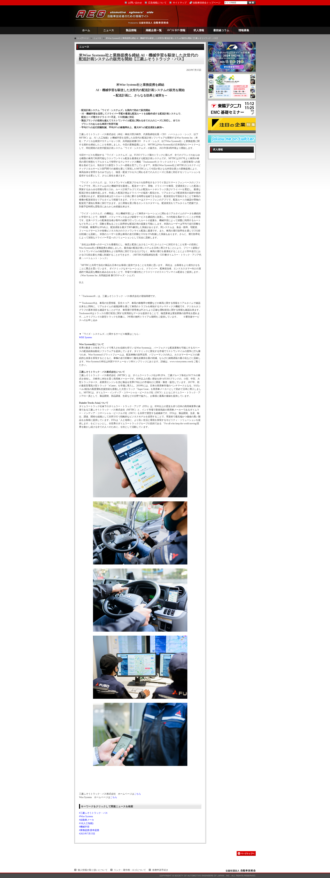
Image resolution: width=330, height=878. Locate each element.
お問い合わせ (135, 2)
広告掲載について (157, 2)
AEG (117, 16)
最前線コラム (221, 30)
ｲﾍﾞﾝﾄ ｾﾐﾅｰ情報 (176, 30)
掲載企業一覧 (154, 30)
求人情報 (198, 30)
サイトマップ (180, 2)
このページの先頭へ (246, 853)
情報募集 (244, 30)
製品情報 (131, 30)
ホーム (86, 30)
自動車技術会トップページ (206, 2)
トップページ (83, 38)
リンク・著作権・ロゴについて (130, 870)
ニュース (108, 30)
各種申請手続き (160, 870)
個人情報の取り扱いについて (93, 870)
